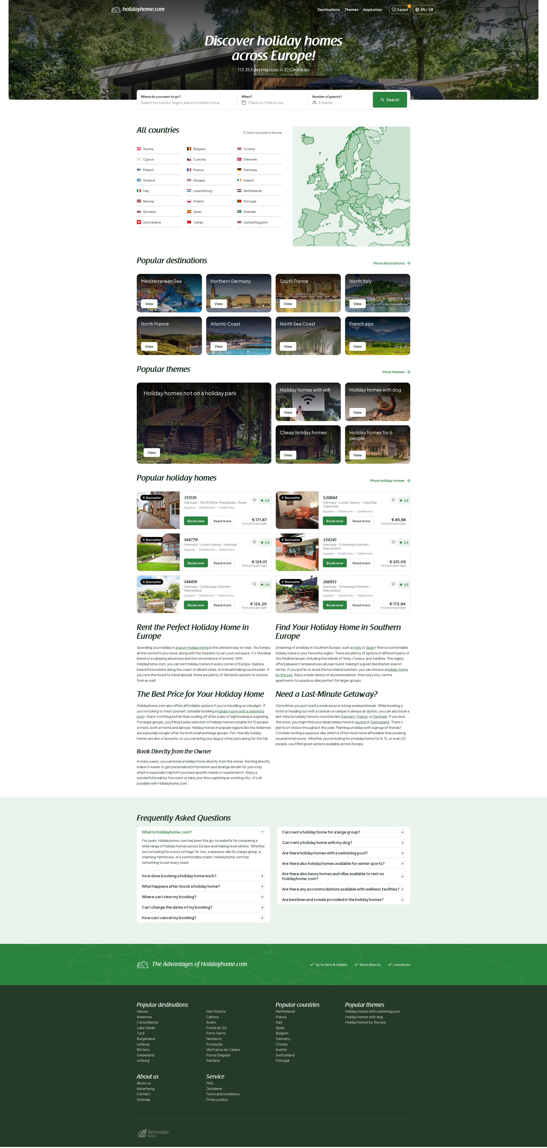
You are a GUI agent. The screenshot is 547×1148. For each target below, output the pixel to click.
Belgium (282, 1033)
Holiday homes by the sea (365, 1022)
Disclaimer (214, 1088)
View (149, 303)
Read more (222, 521)
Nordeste (214, 1038)
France (362, 716)
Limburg (143, 1044)
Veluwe (142, 1011)
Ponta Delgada (218, 1055)
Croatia (281, 1044)
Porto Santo (216, 1033)
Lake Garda (146, 1027)
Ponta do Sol (216, 1027)
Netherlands (285, 1011)
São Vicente (216, 1011)
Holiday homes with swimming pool (372, 1011)
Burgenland (146, 1038)
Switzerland (380, 722)
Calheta (212, 1017)
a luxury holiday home (192, 647)
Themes (352, 9)
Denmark (380, 716)
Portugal (282, 1060)
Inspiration (372, 9)
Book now (196, 521)
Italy (357, 647)
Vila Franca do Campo (223, 1049)
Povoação (214, 1044)
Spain (370, 647)
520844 (350, 502)
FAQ (209, 1083)
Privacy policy (217, 1099)
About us (144, 1083)
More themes (393, 372)
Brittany (143, 1049)
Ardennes (144, 1017)
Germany (348, 716)
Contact (143, 1094)
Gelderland (145, 1055)
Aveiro (211, 1022)
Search (392, 99)
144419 (208, 586)
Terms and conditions (223, 1094)
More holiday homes (387, 480)
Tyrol (140, 1033)
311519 (215, 500)
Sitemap (143, 1099)
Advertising (145, 1088)
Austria (360, 722)
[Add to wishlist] (254, 500)
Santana (213, 1060)
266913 (347, 586)
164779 (210, 542)
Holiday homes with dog (364, 1017)
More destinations (389, 263)
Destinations (329, 9)
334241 (347, 544)
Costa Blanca (147, 1022)
